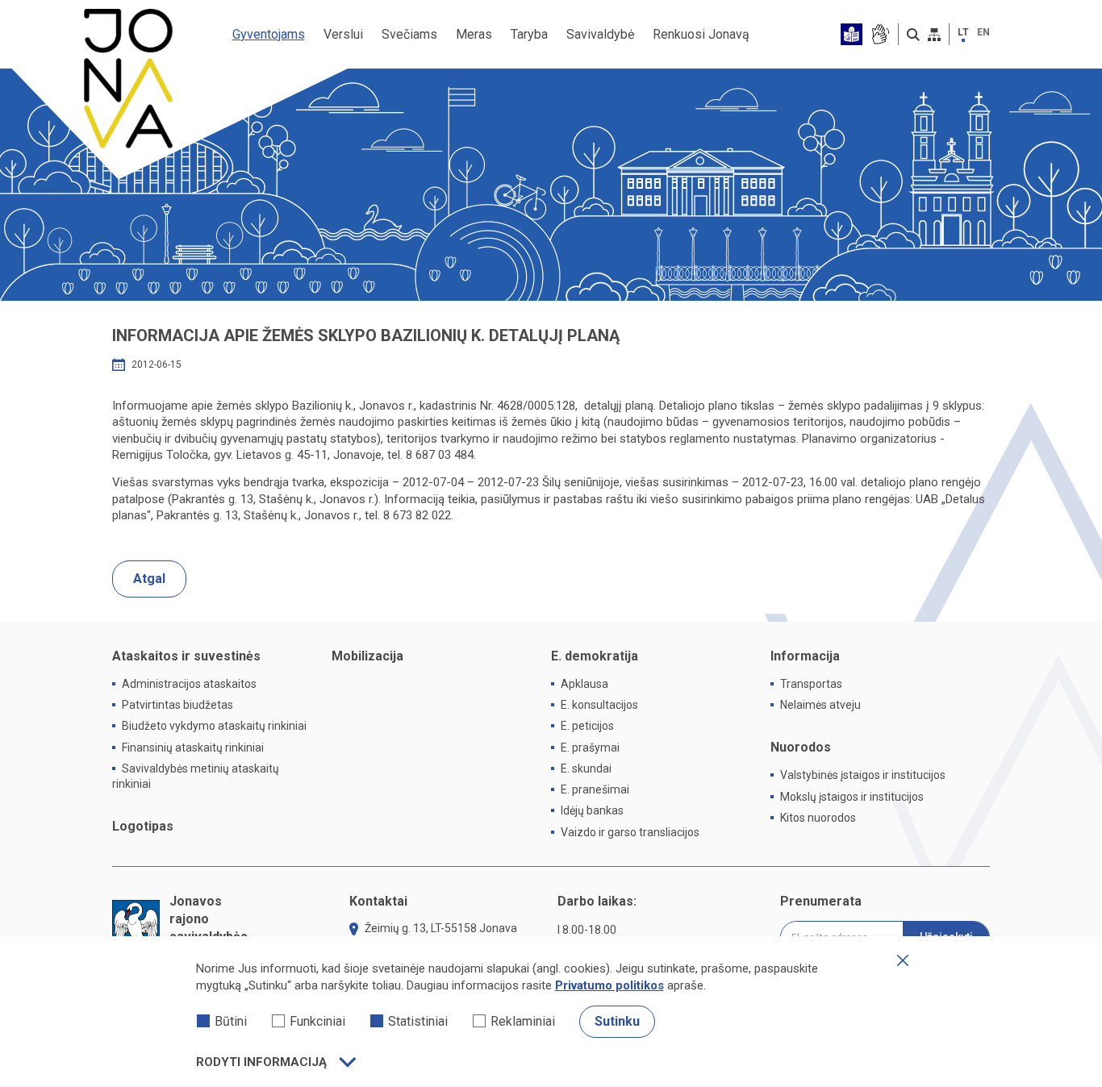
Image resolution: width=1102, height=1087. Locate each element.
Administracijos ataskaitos (189, 683)
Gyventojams (268, 34)
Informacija (805, 656)
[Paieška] (913, 34)
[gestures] (880, 34)
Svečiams (409, 34)
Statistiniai (418, 1021)
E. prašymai (590, 747)
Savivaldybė (600, 34)
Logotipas (142, 826)
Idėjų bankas (592, 810)
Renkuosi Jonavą (701, 34)
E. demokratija (594, 656)
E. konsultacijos (599, 704)
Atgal (149, 578)
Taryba (529, 34)
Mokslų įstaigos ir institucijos (852, 796)
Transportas (811, 683)
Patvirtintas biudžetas (177, 704)
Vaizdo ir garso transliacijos (630, 832)
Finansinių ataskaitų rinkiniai (193, 747)
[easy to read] (851, 34)
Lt (963, 32)
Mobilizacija (367, 656)
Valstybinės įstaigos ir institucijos (862, 774)
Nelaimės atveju (820, 704)
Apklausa (584, 683)
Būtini (231, 1021)
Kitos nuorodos (818, 817)
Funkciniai (317, 1021)
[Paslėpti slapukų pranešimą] (903, 960)
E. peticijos (587, 725)
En (983, 32)
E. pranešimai (595, 789)
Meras (474, 34)
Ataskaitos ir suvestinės (186, 656)
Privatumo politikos (609, 985)
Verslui (343, 34)
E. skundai (586, 768)
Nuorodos (800, 747)
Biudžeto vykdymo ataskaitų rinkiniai (214, 725)
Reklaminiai (522, 1021)
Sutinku (617, 1021)
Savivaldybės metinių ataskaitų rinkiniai (195, 776)
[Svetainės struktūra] (934, 34)
